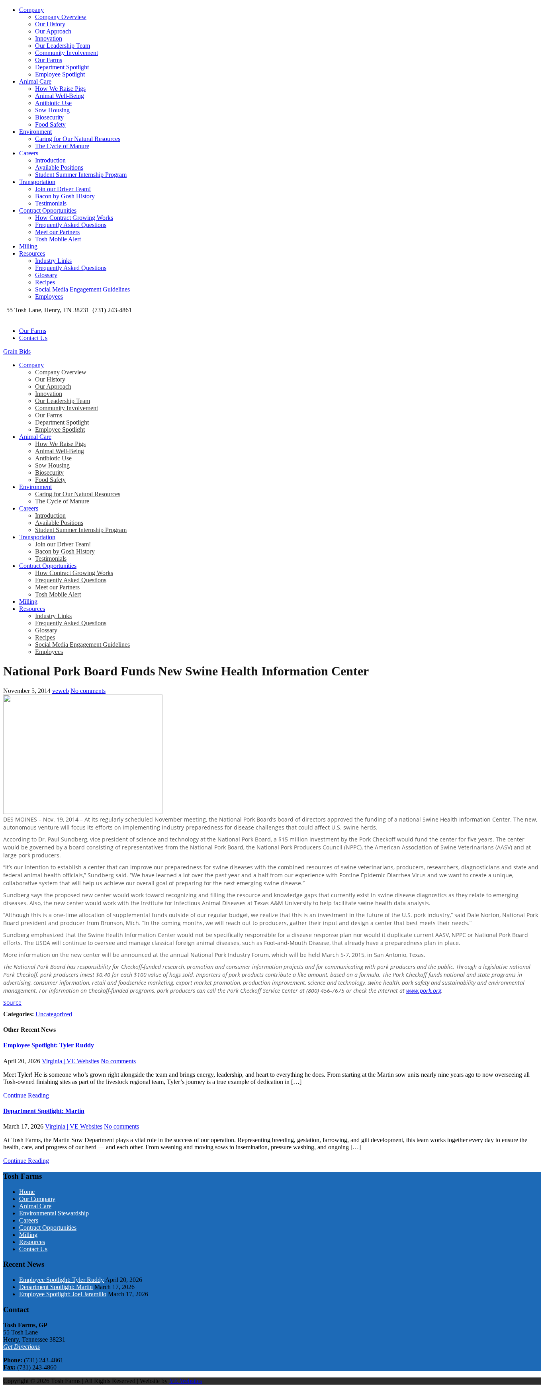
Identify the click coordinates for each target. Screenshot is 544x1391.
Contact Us (33, 338)
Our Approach (53, 31)
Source (12, 1002)
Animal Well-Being (59, 95)
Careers (28, 153)
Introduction (50, 160)
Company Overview (60, 17)
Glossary (46, 275)
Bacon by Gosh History (65, 196)
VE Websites (185, 1380)
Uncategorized (53, 1014)
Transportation (37, 181)
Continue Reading (26, 1095)
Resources (32, 253)
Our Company (37, 1198)
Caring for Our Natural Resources (77, 138)
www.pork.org (423, 990)
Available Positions (59, 167)
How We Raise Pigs (60, 88)
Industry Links (53, 260)
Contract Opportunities (47, 210)
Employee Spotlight (60, 74)
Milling (28, 246)
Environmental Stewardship (54, 1213)
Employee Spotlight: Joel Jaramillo (62, 1294)
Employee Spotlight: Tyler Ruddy (48, 1045)
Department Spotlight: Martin (43, 1110)
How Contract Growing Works (74, 217)
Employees (49, 296)
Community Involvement (66, 52)
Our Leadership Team (62, 45)
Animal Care (35, 81)
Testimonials (51, 203)
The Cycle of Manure (62, 146)
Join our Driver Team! (63, 189)
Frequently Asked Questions (70, 224)
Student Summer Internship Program (81, 174)
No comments (88, 690)
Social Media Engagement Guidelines (82, 289)
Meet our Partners (57, 232)
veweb (60, 690)
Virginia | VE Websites (70, 1061)
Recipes (45, 282)
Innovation (48, 38)
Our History (50, 24)
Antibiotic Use (53, 103)
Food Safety (50, 124)
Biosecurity (49, 117)
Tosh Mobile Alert (58, 239)
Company (31, 9)
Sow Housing (52, 110)
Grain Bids (17, 351)
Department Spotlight (62, 67)
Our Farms (48, 60)
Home (27, 1191)
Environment (35, 131)
